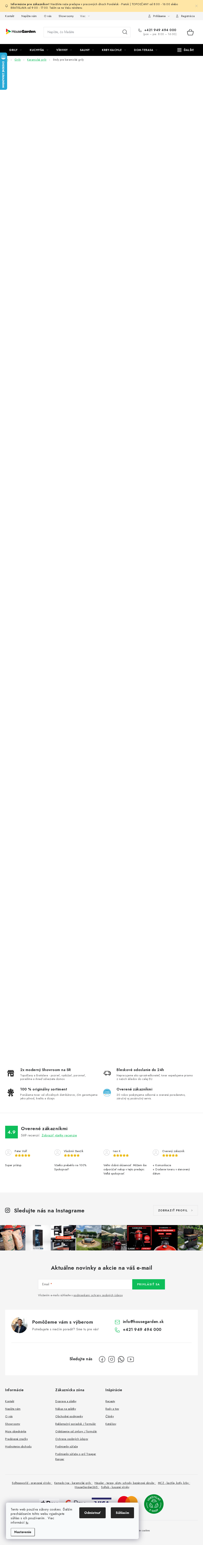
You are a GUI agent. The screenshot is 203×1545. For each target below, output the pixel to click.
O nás (48, 16)
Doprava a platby (65, 1401)
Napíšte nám (29, 16)
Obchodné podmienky (69, 1416)
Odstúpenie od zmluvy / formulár (76, 1431)
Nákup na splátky (65, 1409)
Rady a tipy (112, 1409)
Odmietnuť (92, 1513)
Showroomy (66, 16)
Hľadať (124, 32)
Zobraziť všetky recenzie (59, 1135)
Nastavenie (22, 1532)
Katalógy (110, 1424)
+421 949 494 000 (159, 30)
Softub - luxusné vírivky (115, 1487)
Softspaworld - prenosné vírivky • (32, 1483)
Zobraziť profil (173, 1210)
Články (109, 1416)
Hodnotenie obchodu (18, 1446)
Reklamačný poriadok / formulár (75, 1424)
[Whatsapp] (121, 1359)
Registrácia (188, 16)
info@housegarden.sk (143, 1322)
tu (27, 1522)
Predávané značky (16, 1439)
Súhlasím (122, 1513)
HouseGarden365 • (87, 1487)
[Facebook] (102, 1359)
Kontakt (9, 16)
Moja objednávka (15, 1431)
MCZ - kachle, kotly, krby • (174, 1483)
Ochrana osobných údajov (71, 1439)
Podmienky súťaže (66, 1446)
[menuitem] (15, 50)
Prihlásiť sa (148, 1284)
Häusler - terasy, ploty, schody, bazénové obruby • (125, 1483)
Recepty (110, 1401)
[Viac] (185, 50)
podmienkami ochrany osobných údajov (98, 1295)
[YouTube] (130, 1359)
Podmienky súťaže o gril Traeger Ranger (75, 1456)
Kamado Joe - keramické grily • (73, 1483)
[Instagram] (111, 1359)
